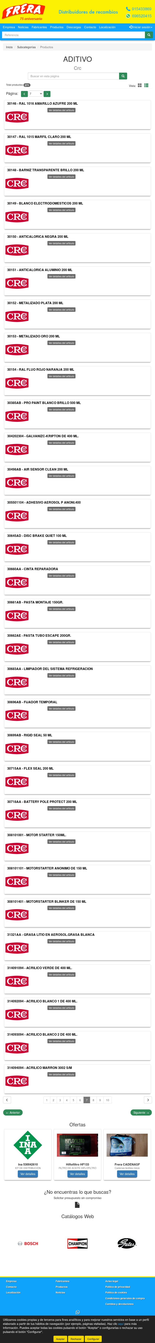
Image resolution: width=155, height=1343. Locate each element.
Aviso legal (111, 1281)
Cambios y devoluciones (119, 1304)
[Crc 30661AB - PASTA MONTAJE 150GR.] (17, 616)
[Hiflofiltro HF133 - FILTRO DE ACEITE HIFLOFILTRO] (77, 1145)
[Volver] (7, 1100)
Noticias (23, 27)
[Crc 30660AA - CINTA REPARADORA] (17, 582)
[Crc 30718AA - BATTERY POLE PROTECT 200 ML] (17, 815)
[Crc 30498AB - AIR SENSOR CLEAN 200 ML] (17, 483)
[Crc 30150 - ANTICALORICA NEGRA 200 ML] (17, 250)
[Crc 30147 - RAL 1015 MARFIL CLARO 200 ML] (17, 150)
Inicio (9, 47)
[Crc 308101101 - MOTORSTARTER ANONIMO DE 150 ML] (17, 882)
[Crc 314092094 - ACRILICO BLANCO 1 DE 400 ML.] (17, 1015)
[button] (140, 85)
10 (107, 1100)
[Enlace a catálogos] (28, 1243)
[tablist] (77, 1156)
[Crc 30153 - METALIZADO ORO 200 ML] (17, 350)
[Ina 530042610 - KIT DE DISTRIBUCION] (27, 1145)
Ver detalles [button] (27, 1174)
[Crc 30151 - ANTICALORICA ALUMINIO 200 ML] (17, 283)
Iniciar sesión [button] (141, 27)
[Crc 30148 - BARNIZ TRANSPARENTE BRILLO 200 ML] (17, 183)
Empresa (9, 27)
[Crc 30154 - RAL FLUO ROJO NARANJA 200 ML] (17, 383)
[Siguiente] (148, 1100)
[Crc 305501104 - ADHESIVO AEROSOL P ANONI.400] (17, 516)
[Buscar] (149, 34)
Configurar (93, 1339)
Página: (12, 93)
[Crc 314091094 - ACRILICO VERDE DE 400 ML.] (17, 981)
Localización (107, 27)
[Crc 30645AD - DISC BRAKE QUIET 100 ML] (17, 549)
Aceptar (60, 1339)
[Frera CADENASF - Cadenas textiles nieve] (127, 1145)
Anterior (13, 1112)
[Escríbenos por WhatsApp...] (77, 1312)
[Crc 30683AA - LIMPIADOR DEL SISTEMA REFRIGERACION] (17, 682)
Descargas (74, 27)
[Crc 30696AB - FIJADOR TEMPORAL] (17, 715)
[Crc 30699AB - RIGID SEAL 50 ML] (17, 749)
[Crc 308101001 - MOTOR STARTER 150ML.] (17, 848)
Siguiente (141, 1112)
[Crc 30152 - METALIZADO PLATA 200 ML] (17, 316)
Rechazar (76, 1339)
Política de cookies (116, 1292)
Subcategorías (26, 47)
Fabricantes (39, 27)
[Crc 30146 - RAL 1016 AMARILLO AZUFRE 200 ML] (17, 117)
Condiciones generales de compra (125, 1298)
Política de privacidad (117, 1287)
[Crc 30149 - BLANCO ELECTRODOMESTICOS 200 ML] (17, 217)
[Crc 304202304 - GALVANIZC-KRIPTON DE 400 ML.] (17, 449)
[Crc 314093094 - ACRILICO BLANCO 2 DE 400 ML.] (17, 1048)
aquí (121, 1324)
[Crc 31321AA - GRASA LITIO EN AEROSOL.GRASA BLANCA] (17, 948)
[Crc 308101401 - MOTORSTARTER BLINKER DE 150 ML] (17, 915)
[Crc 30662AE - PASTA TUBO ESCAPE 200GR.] (17, 649)
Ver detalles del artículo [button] (61, 110)
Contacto (90, 27)
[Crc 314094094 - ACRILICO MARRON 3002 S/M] (17, 1081)
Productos (57, 27)
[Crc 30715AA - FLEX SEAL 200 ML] (17, 782)
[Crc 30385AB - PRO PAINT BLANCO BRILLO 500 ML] (17, 416)
